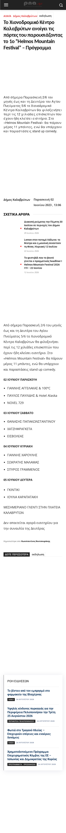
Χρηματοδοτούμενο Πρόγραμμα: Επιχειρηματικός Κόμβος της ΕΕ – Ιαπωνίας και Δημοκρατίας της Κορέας (32, 755)
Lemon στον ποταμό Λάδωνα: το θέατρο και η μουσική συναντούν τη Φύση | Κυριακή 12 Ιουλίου (42, 243)
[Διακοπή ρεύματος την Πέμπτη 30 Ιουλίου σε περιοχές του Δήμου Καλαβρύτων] (12, 226)
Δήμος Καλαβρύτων (25, 16)
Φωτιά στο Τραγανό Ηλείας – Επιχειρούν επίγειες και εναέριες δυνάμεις (29, 734)
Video (11, 699)
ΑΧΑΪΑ (7, 16)
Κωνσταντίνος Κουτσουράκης (35, 541)
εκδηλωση (45, 15)
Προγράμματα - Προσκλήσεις (22, 764)
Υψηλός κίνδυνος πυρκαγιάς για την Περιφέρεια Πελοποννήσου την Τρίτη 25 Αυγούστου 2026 (31, 712)
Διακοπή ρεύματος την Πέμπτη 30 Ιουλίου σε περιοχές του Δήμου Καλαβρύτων (43, 225)
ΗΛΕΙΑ (11, 742)
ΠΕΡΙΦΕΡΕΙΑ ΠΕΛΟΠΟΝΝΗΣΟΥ (21, 721)
